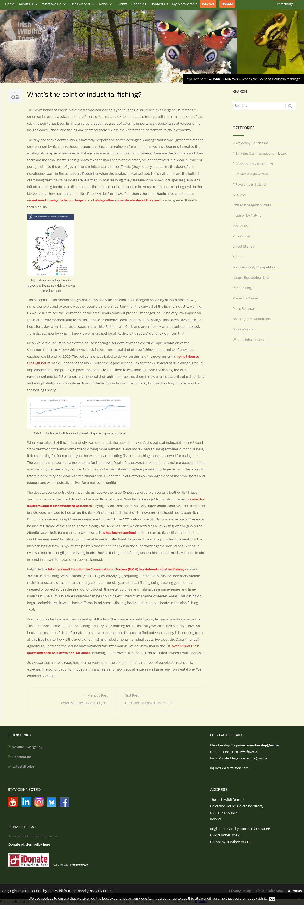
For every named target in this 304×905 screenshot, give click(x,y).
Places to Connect (247, 298)
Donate (227, 4)
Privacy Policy (240, 890)
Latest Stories (243, 246)
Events (122, 4)
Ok (272, 898)
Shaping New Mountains (252, 319)
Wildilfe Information (248, 339)
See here (242, 768)
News (103, 4)
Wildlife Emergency (27, 747)
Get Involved (80, 4)
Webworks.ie (80, 865)
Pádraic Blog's (243, 288)
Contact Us (159, 4)
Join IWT (208, 4)
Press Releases (244, 308)
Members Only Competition (254, 267)
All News (239, 194)
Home (10, 4)
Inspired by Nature (247, 215)
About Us (26, 4)
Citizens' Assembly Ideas (252, 205)
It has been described (119, 532)
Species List (21, 756)
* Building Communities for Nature (260, 153)
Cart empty (285, 4)
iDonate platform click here (29, 844)
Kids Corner (242, 236)
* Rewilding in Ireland (249, 184)
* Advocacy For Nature (250, 143)
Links (260, 890)
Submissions (243, 329)
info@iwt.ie (248, 752)
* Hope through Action (250, 174)
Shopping (138, 4)
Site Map (276, 890)
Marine (238, 257)
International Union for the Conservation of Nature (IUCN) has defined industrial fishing (116, 569)
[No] (299, 899)
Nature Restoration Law (251, 277)
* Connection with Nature (253, 163)
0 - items (295, 890)
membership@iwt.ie (263, 745)
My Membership (184, 4)
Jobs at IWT (241, 226)
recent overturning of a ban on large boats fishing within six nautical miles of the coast (94, 200)
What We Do (51, 4)
